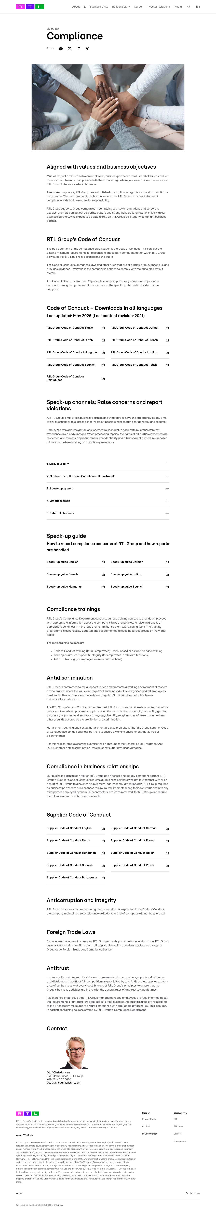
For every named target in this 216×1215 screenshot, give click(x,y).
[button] (108, 464)
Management (180, 1141)
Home (19, 1194)
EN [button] (198, 6)
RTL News (178, 1126)
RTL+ (176, 1119)
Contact (146, 1126)
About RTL (79, 6)
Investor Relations (158, 6)
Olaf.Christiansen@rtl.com (63, 1082)
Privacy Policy (149, 1119)
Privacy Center (149, 1134)
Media (178, 6)
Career (138, 6)
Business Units (99, 6)
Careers (177, 1134)
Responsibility (121, 6)
